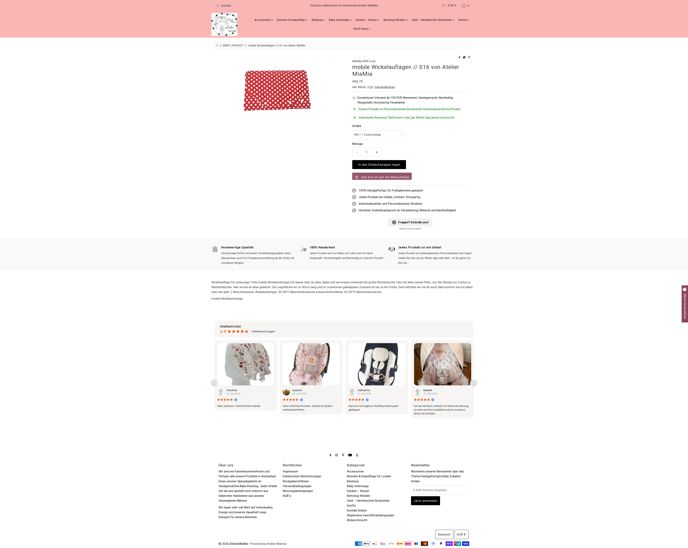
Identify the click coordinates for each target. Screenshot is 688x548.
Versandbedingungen (297, 486)
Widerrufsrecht (357, 520)
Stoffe (463, 19)
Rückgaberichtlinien (296, 481)
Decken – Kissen (367, 19)
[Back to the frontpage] (217, 45)
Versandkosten (384, 87)
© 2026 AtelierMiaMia (233, 543)
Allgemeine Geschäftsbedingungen (370, 515)
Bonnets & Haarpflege (291, 19)
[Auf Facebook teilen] (460, 57)
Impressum (290, 471)
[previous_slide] (214, 383)
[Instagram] (336, 455)
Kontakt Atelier (357, 510)
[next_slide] (473, 383)
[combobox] (257, 5)
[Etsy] (357, 455)
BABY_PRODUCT (233, 45)
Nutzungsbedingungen (298, 491)
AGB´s (287, 495)
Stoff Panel (361, 28)
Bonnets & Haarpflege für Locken (369, 476)
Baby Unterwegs (339, 19)
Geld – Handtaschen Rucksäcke (432, 19)
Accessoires (263, 19)
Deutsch (444, 534)
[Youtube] (350, 455)
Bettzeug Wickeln (395, 19)
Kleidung (317, 19)
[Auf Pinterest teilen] (469, 57)
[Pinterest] (343, 455)
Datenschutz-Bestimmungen (302, 476)
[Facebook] (330, 455)
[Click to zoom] (334, 59)
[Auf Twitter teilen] (464, 57)
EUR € (452, 5)
